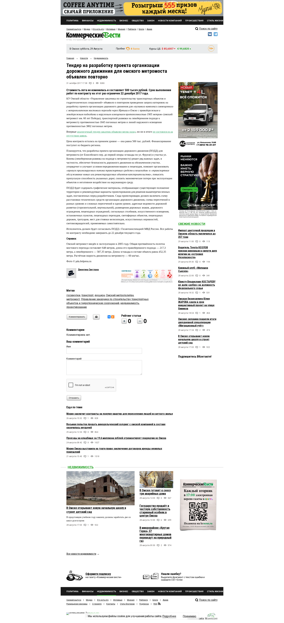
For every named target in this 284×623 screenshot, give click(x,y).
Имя (68, 346)
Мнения (121, 29)
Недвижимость (81, 467)
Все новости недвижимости (81, 553)
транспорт (87, 295)
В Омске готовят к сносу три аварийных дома (155, 492)
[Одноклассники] (112, 316)
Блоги (141, 29)
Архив (149, 29)
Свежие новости (191, 224)
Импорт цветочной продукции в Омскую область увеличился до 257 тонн (197, 234)
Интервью (110, 29)
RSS (155, 604)
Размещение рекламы (76, 604)
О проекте (97, 604)
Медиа (87, 29)
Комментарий (74, 358)
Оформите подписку (98, 574)
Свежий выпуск (73, 29)
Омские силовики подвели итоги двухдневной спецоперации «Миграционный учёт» (197, 322)
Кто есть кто (98, 29)
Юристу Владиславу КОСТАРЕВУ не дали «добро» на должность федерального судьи (196, 285)
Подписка (144, 604)
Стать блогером (127, 604)
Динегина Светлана (88, 269)
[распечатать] (96, 318)
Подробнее (169, 616)
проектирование (76, 307)
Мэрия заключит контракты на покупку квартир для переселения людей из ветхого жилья (119, 413)
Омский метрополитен (120, 295)
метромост (73, 299)
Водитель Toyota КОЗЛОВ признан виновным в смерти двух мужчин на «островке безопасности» (197, 252)
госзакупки (73, 295)
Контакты (110, 604)
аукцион (100, 295)
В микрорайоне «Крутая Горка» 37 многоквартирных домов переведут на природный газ (155, 534)
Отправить (74, 398)
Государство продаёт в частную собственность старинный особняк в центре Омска (155, 510)
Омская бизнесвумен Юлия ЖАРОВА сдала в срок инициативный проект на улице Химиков (196, 303)
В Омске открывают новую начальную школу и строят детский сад (194, 339)
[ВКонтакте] (109, 316)
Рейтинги (132, 29)
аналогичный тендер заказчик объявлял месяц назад (106, 131)
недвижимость (129, 303)
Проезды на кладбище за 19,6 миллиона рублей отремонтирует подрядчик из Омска (116, 438)
